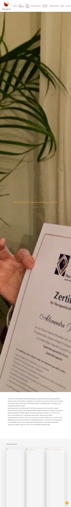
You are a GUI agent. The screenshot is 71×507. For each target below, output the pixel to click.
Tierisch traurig (45, 5)
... (35, 197)
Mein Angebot (21, 5)
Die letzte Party (28, 6)
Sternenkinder (36, 6)
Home (15, 6)
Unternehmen (54, 6)
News (62, 6)
